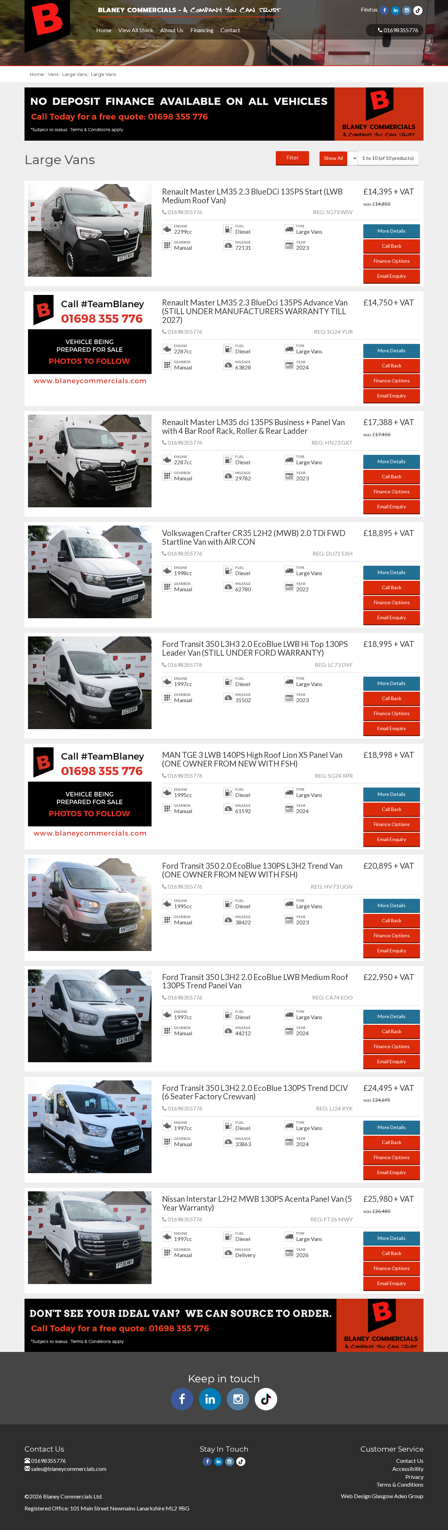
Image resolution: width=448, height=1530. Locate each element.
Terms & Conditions (400, 1484)
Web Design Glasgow (367, 1496)
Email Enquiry (391, 276)
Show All (333, 158)
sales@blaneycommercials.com (68, 1468)
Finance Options (392, 261)
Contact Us (410, 1460)
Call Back (391, 246)
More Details (392, 231)
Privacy (414, 1476)
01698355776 (400, 30)
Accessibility (408, 1468)
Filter (292, 158)
